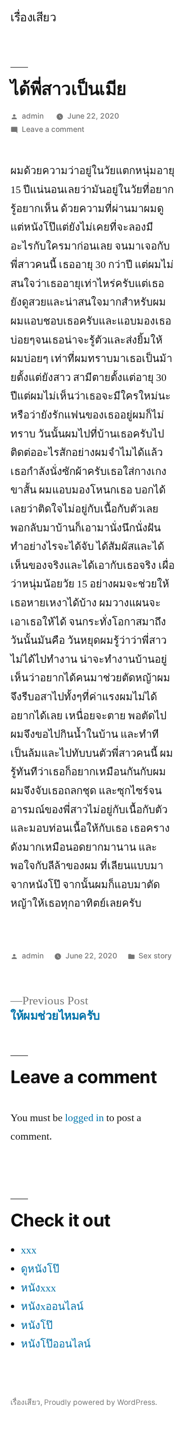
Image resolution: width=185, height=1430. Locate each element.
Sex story (155, 955)
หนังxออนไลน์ (52, 1306)
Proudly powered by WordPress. (100, 1402)
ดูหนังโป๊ (40, 1269)
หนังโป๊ (37, 1325)
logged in (84, 1117)
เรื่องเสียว (33, 17)
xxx (29, 1250)
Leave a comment (53, 129)
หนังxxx (38, 1288)
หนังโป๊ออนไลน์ (56, 1344)
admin (33, 116)
